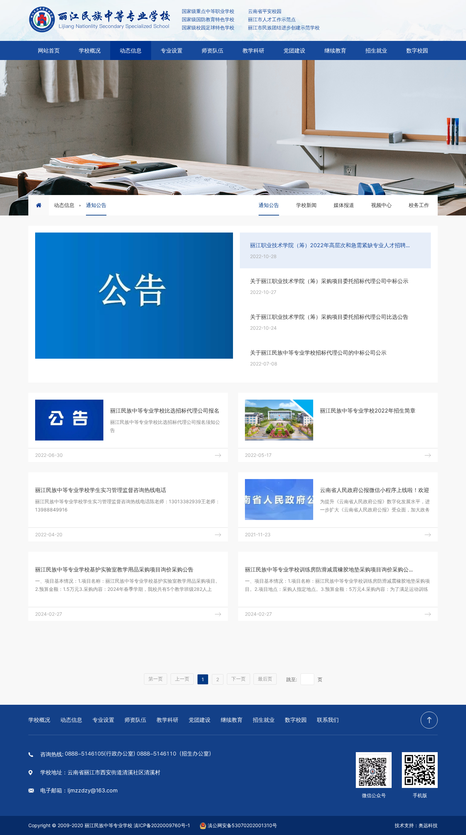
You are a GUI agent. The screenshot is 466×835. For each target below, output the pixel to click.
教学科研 (253, 50)
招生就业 (376, 50)
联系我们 (328, 719)
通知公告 (96, 205)
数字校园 (417, 50)
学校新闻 (306, 205)
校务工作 (419, 205)
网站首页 (49, 50)
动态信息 (131, 50)
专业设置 (172, 50)
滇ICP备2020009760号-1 (162, 825)
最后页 (265, 679)
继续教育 (335, 50)
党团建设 (294, 50)
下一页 (238, 679)
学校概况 (90, 50)
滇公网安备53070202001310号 (242, 825)
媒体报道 (344, 205)
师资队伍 (212, 50)
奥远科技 (428, 825)
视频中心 (381, 205)
